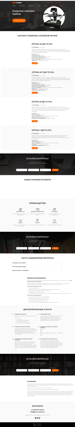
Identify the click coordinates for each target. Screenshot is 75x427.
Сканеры (13, 5)
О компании (53, 5)
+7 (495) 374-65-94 (49, 2)
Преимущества (22, 5)
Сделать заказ (35, 63)
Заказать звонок (58, 2)
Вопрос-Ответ (31, 5)
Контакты (61, 5)
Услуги (46, 5)
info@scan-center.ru (37, 412)
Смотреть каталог (19, 20)
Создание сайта (38, 423)
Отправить (55, 248)
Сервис (39, 5)
